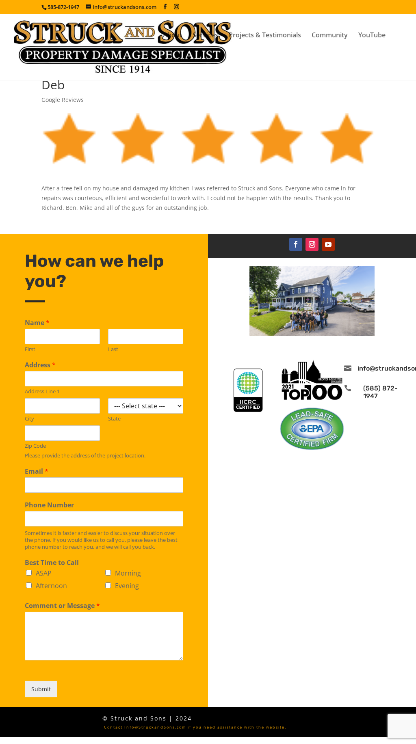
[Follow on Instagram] (312, 244)
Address (40, 365)
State (114, 418)
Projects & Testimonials (265, 35)
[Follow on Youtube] (328, 244)
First (30, 349)
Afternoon (51, 585)
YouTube (372, 35)
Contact (175, 59)
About (172, 35)
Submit (41, 689)
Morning (128, 573)
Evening (127, 585)
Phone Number (49, 505)
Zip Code (35, 445)
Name (37, 323)
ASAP (44, 573)
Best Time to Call (52, 563)
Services (205, 35)
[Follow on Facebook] (295, 244)
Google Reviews (62, 100)
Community (330, 35)
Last (113, 349)
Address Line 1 (42, 391)
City (29, 418)
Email (36, 471)
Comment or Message (62, 606)
